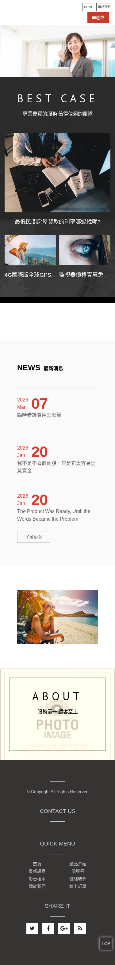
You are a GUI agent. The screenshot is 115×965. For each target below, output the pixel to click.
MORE (57, 734)
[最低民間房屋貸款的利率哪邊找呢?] (58, 172)
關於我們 (37, 886)
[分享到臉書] (48, 928)
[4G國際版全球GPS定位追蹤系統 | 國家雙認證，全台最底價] (30, 250)
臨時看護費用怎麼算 (39, 411)
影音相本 (37, 878)
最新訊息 (37, 871)
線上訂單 (77, 886)
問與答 (77, 871)
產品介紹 (77, 863)
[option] (57, 51)
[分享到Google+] (64, 928)
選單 (100, 17)
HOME (88, 7)
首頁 (37, 863)
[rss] (80, 928)
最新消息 (40, 368)
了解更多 (33, 536)
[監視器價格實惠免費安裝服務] (84, 250)
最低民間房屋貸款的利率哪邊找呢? (58, 222)
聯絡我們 (104, 7)
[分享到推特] (32, 928)
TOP (106, 943)
